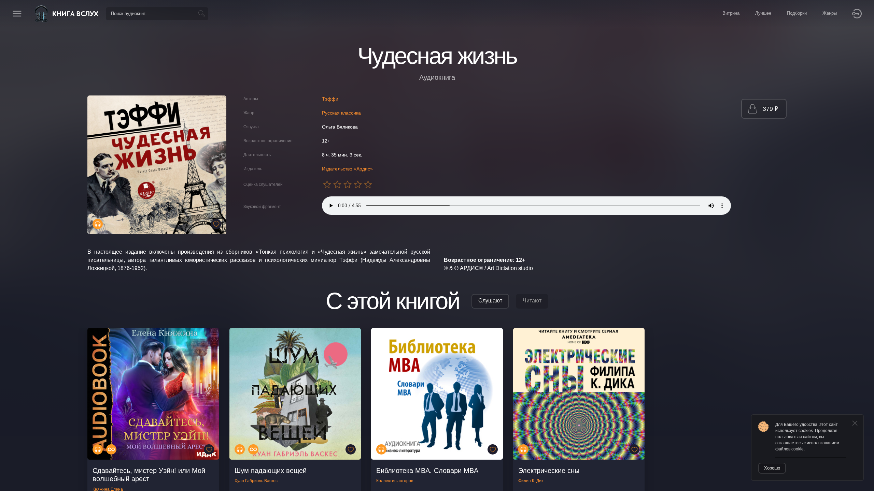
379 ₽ (770, 108)
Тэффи (330, 99)
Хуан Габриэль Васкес (256, 480)
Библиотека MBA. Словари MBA (427, 470)
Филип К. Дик (530, 480)
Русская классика (341, 113)
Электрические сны (548, 470)
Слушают (490, 300)
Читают (532, 300)
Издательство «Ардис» (347, 169)
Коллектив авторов (394, 480)
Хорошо (772, 468)
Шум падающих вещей (271, 470)
